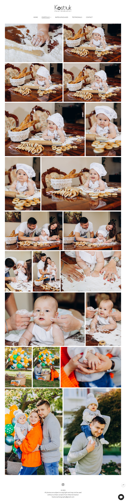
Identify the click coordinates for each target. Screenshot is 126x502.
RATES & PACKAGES (61, 17)
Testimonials (77, 17)
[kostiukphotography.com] (63, 8)
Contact (89, 17)
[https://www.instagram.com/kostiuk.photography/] (63, 484)
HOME (35, 17)
